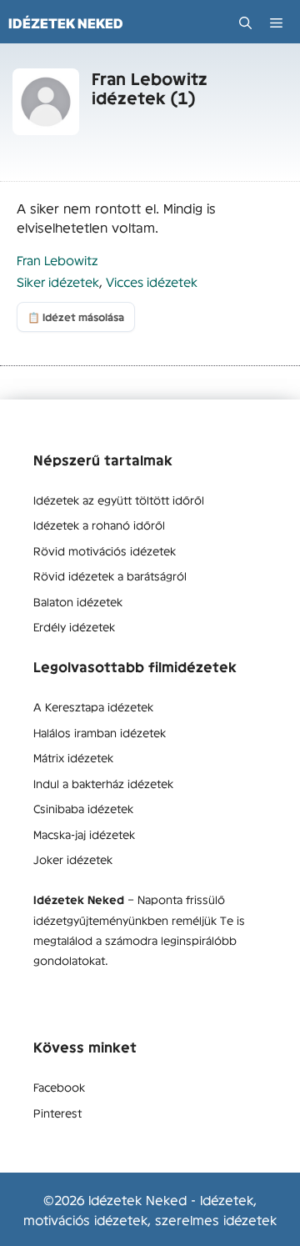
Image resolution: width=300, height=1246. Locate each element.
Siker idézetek (58, 281)
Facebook (59, 1086)
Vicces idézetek (152, 281)
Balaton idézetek (77, 601)
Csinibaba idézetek (83, 808)
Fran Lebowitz (57, 260)
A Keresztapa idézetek (93, 706)
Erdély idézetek (74, 626)
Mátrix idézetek (73, 757)
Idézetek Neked (65, 23)
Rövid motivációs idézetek (104, 550)
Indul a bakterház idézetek (103, 783)
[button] (245, 23)
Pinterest (57, 1112)
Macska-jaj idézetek (84, 834)
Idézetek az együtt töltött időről (118, 499)
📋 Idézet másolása (76, 317)
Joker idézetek (72, 859)
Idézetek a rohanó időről (99, 524)
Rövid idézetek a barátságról (110, 575)
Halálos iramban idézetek (99, 732)
